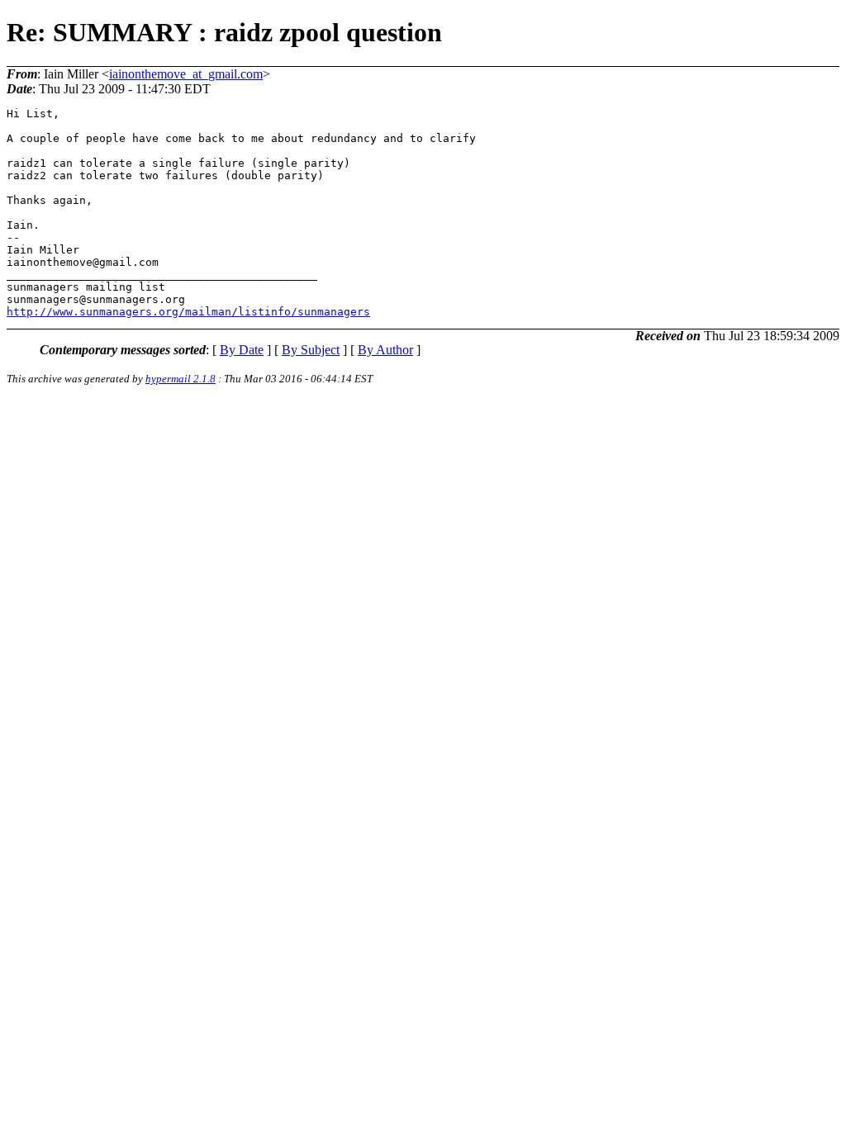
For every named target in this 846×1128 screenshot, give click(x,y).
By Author (385, 350)
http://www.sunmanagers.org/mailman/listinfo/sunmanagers (188, 312)
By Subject (311, 350)
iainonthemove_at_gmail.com (186, 74)
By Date (242, 350)
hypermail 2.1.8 (180, 378)
